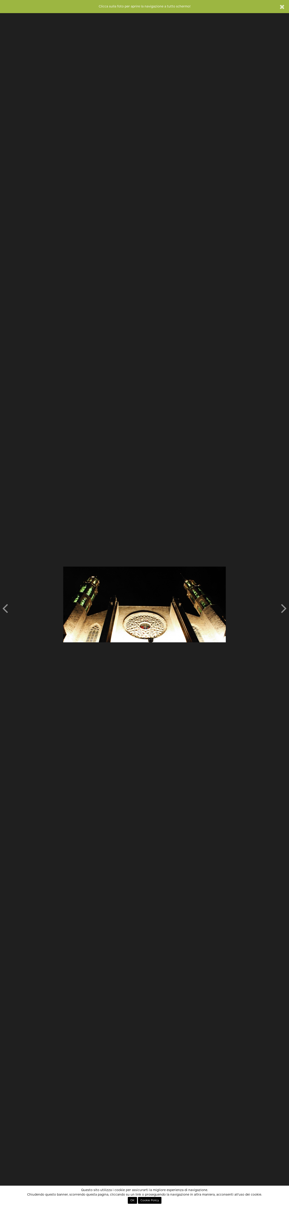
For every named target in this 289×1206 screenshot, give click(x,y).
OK (132, 1200)
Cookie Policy (149, 1200)
